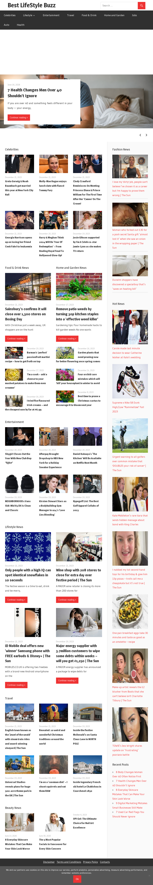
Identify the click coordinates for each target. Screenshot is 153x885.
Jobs (134, 15)
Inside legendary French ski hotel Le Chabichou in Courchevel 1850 (87, 787)
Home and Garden (114, 15)
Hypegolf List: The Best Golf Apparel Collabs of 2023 (86, 506)
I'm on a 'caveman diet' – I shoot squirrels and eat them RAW (53, 787)
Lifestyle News (14, 527)
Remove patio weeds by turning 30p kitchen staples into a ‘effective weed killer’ (77, 314)
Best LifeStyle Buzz (32, 5)
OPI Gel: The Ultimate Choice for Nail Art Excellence (85, 823)
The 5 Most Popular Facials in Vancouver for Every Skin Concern (52, 844)
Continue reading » (19, 117)
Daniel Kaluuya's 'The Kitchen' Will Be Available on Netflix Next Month (87, 458)
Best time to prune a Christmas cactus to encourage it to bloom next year (78, 401)
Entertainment (51, 15)
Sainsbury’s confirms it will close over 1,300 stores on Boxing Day (25, 314)
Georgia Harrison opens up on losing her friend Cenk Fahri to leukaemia (18, 242)
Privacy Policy (90, 861)
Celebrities (10, 15)
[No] (149, 875)
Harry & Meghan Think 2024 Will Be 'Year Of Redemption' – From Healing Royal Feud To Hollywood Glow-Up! (51, 246)
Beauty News (13, 808)
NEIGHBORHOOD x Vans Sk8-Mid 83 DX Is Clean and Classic (18, 506)
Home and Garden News (71, 268)
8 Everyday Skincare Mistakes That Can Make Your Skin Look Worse (18, 844)
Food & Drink (89, 15)
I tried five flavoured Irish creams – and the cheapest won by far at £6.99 (27, 405)
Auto (6, 24)
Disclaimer (49, 861)
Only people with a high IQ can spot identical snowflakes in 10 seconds (28, 575)
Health (21, 24)
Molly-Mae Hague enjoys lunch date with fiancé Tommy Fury (53, 186)
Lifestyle (27, 15)
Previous (140, 135)
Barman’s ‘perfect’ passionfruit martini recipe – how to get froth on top (27, 357)
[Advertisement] (76, 52)
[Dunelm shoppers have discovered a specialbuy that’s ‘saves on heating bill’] (130, 275)
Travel (70, 15)
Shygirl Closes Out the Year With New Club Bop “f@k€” (18, 458)
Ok (77, 879)
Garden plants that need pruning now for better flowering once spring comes (78, 357)
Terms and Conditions (69, 861)
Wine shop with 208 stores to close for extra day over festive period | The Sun (78, 575)
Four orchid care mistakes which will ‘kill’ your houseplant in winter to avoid (78, 379)
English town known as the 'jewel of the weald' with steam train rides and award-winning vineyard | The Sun (18, 739)
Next (146, 135)
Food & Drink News (17, 268)
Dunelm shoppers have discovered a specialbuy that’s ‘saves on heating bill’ (129, 284)
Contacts (105, 861)
